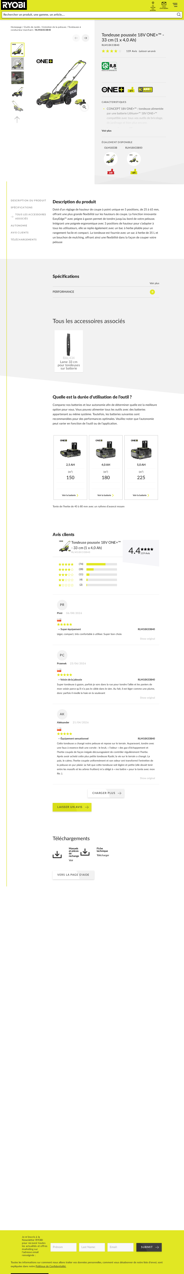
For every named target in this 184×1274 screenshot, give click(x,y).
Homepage (16, 27)
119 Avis (131, 51)
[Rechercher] (179, 14)
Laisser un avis (147, 51)
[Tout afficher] (175, 5)
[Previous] (76, 38)
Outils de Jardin (32, 27)
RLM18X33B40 (146, 629)
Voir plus (106, 131)
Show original (147, 639)
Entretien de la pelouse (54, 27)
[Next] (85, 38)
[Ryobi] (14, 5)
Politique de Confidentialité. (51, 1266)
